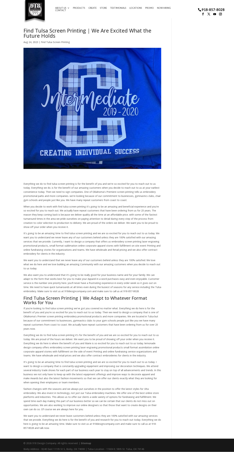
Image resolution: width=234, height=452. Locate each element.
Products (79, 8)
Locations (136, 8)
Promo (149, 8)
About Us (60, 8)
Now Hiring (164, 8)
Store (103, 8)
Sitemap (86, 443)
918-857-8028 (213, 10)
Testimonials (118, 8)
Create (92, 8)
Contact (60, 10)
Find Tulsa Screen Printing (55, 42)
